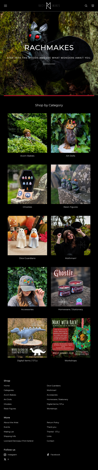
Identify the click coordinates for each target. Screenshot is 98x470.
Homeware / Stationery (57, 399)
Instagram (12, 455)
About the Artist (11, 422)
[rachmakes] (49, 6)
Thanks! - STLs (53, 432)
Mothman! (51, 390)
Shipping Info (10, 436)
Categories (9, 390)
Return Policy (53, 422)
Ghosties (7, 404)
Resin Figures (10, 408)
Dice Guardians (53, 386)
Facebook (55, 455)
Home (7, 386)
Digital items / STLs (55, 404)
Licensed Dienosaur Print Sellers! (18, 441)
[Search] (86, 6)
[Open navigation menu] (5, 6)
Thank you (51, 427)
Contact (50, 441)
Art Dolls (8, 399)
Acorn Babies (10, 395)
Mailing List (9, 432)
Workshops (52, 408)
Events (7, 427)
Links (49, 436)
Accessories (52, 395)
